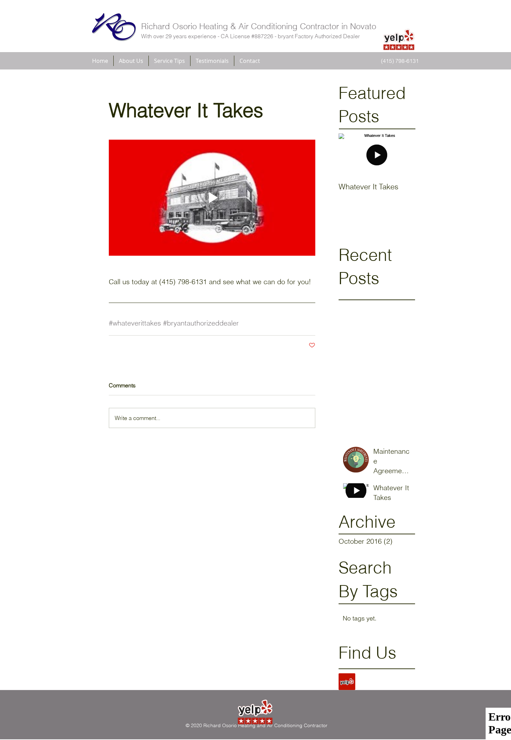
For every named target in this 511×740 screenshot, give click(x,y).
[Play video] (212, 198)
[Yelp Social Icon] (347, 681)
